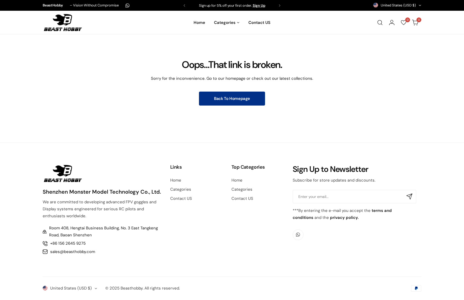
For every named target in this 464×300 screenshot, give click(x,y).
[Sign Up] (409, 196)
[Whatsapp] (127, 5)
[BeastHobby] (63, 22)
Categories (180, 189)
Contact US (181, 198)
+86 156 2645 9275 (68, 243)
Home (175, 180)
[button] (184, 5)
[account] (392, 22)
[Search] (380, 22)
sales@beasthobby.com (72, 251)
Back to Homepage (232, 98)
